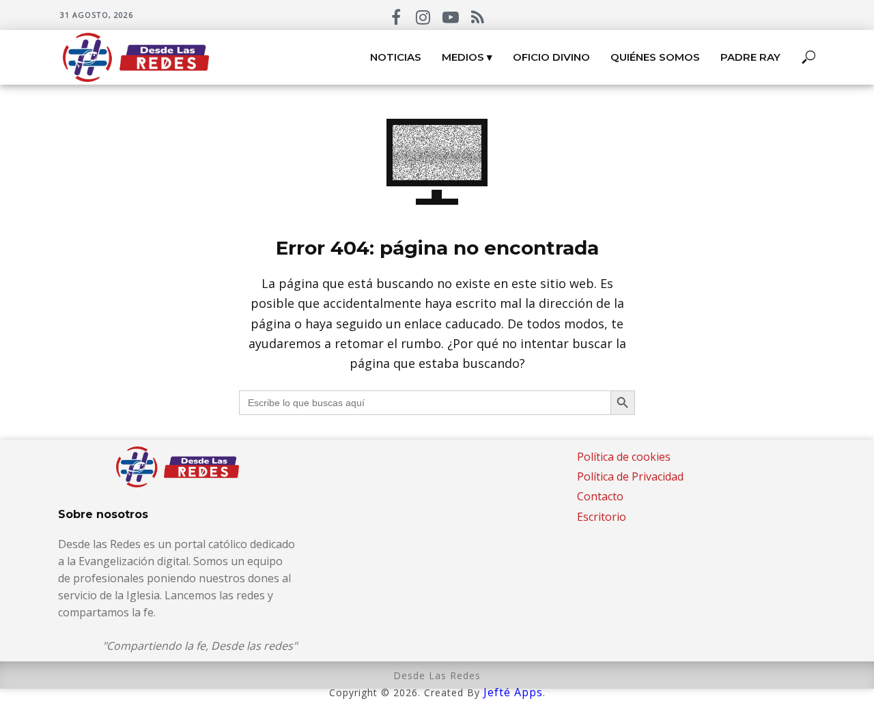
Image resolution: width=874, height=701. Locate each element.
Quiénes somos (655, 57)
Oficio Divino (551, 57)
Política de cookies (624, 456)
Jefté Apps (513, 692)
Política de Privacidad (630, 476)
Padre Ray (750, 57)
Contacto (600, 496)
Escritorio (601, 516)
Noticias (395, 57)
